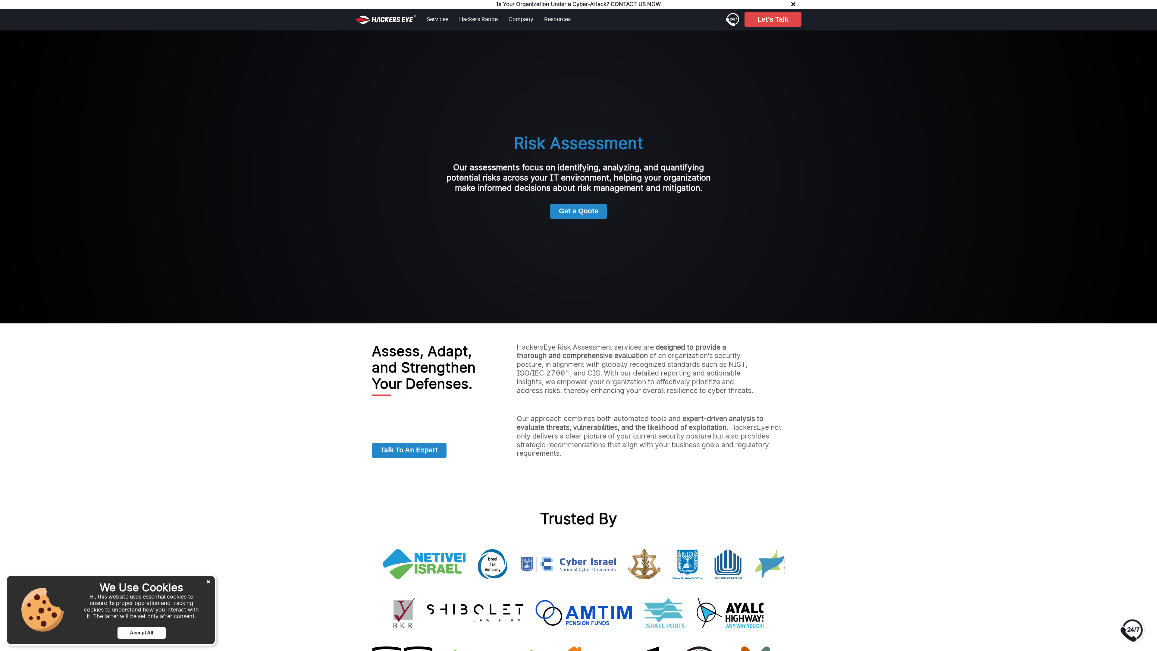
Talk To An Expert (409, 450)
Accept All (141, 632)
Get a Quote (578, 211)
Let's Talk (773, 19)
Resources (557, 19)
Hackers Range (478, 19)
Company (521, 19)
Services (437, 19)
